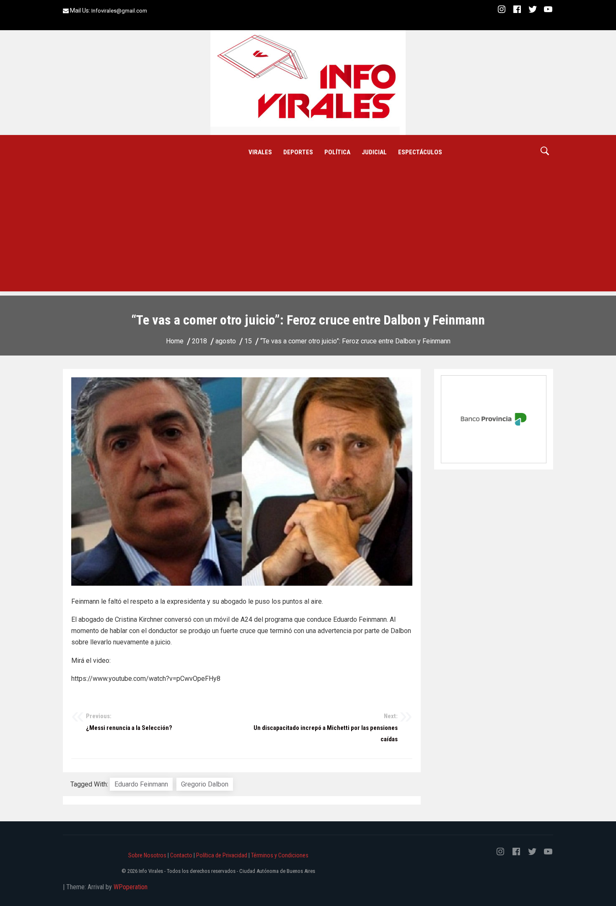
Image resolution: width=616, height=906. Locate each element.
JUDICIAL (374, 152)
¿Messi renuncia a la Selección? (129, 722)
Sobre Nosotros (147, 855)
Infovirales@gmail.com (119, 11)
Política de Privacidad (221, 855)
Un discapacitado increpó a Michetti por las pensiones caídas (326, 727)
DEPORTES (298, 152)
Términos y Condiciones (279, 855)
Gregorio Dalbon (204, 784)
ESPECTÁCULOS (420, 152)
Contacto (181, 855)
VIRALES (260, 152)
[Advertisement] (308, 232)
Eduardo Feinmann (141, 784)
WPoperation (131, 887)
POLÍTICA (337, 152)
